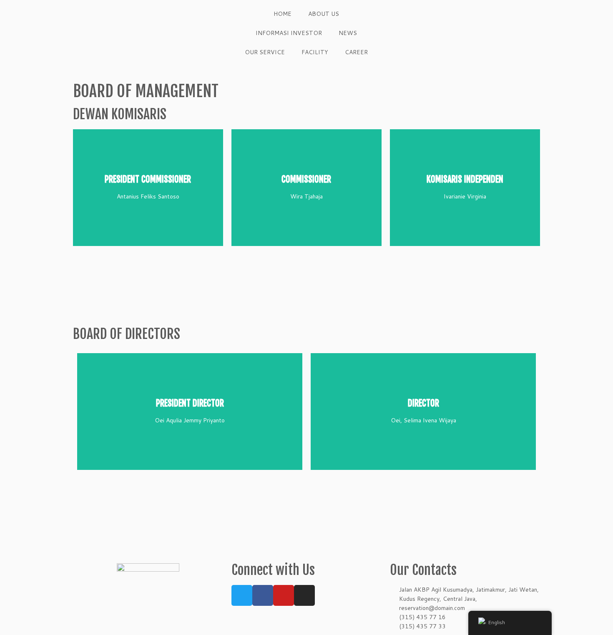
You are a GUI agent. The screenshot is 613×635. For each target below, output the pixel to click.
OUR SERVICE (265, 52)
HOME (282, 14)
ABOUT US (323, 14)
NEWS (348, 33)
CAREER (356, 52)
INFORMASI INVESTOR (289, 33)
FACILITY (314, 52)
